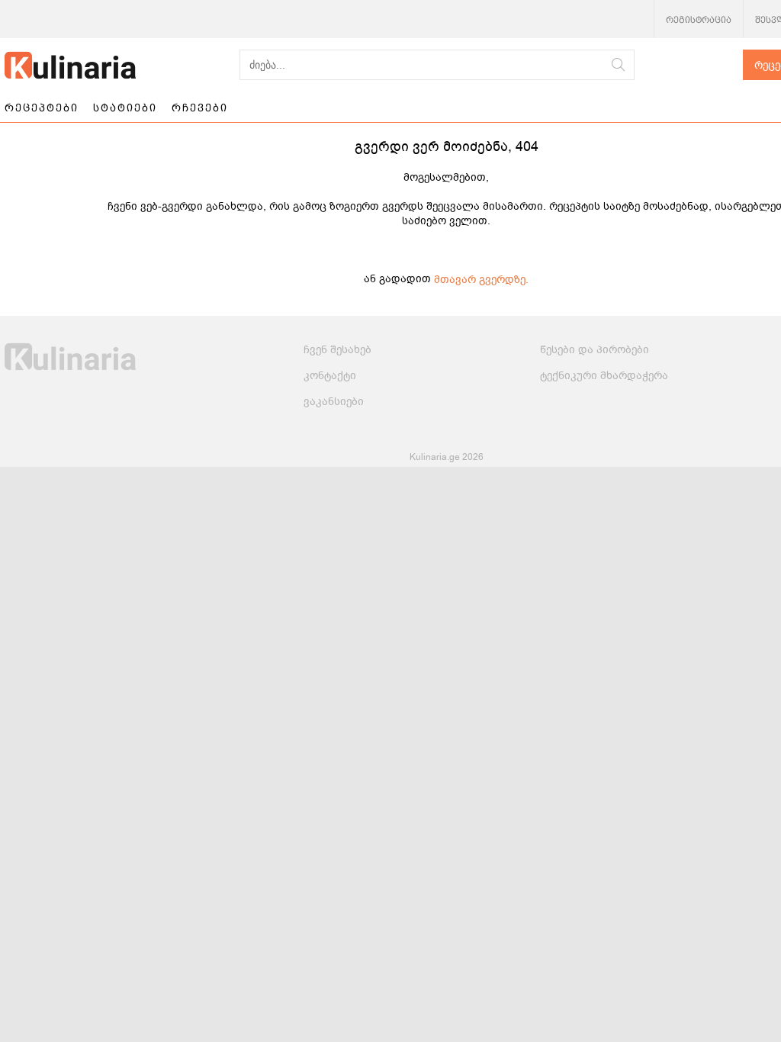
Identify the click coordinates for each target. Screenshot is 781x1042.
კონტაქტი (330, 375)
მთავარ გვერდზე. (481, 279)
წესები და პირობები (594, 350)
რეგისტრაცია (698, 19)
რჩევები (200, 107)
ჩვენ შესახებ (337, 350)
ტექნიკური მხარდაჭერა (604, 375)
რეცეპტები (42, 107)
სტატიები (125, 107)
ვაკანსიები (334, 401)
